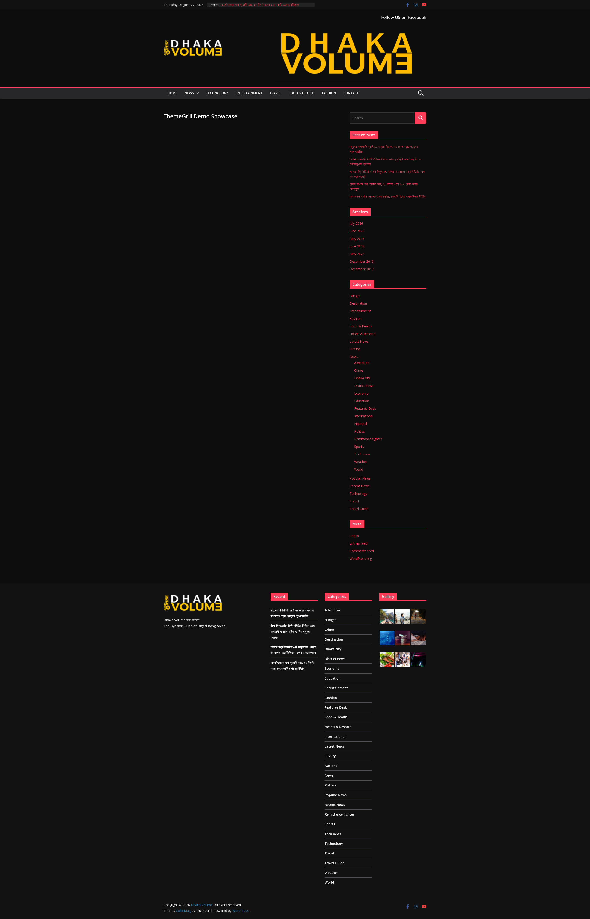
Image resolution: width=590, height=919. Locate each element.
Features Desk (365, 408)
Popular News (360, 478)
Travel (275, 93)
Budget (355, 296)
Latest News (359, 341)
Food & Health (302, 93)
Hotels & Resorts (362, 334)
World (358, 469)
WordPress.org (361, 558)
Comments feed (362, 551)
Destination (358, 303)
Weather (360, 462)
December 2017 (362, 269)
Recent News (359, 486)
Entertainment (249, 93)
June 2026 (357, 231)
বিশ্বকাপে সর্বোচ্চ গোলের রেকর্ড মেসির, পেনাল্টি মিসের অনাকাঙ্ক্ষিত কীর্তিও (388, 196)
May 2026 (357, 238)
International (363, 416)
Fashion (329, 93)
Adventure (361, 363)
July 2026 (356, 223)
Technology (217, 93)
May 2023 (357, 254)
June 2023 (357, 246)
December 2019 (362, 261)
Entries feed (358, 543)
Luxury (355, 349)
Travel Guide (359, 509)
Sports (359, 446)
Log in (354, 535)
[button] (196, 93)
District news (364, 385)
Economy (361, 393)
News (189, 93)
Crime (358, 370)
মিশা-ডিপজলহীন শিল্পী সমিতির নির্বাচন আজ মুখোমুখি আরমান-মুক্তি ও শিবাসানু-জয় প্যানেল (293, 631)
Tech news (362, 454)
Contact (350, 93)
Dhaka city (362, 378)
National (360, 423)
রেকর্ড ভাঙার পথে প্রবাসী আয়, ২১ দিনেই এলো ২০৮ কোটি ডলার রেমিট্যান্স (260, 5)
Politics (359, 431)
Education (361, 401)
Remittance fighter (368, 439)
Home (172, 93)
